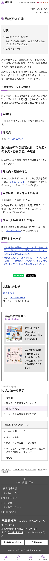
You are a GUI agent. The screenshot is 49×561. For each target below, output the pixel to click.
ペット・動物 (31, 469)
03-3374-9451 (13, 230)
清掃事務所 (8, 293)
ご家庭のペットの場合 (17, 37)
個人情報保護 (10, 488)
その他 (40, 469)
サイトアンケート (12, 507)
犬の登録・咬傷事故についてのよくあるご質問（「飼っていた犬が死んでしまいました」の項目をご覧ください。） (26, 250)
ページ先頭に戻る (24, 482)
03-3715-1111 (15, 532)
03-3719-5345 (15, 139)
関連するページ (13, 49)
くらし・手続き (18, 469)
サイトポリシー (11, 493)
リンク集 (7, 503)
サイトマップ (10, 498)
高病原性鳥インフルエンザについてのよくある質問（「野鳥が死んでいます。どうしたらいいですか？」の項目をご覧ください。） (25, 261)
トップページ (6, 469)
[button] (22, 3)
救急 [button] (46, 2)
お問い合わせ (10, 512)
